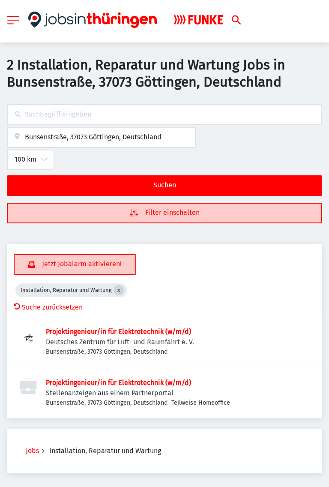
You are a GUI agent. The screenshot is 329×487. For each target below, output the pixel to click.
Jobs (32, 451)
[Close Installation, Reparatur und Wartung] (119, 290)
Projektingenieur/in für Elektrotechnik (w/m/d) (118, 332)
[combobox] (164, 114)
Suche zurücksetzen (52, 307)
